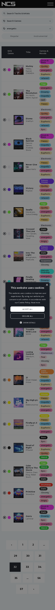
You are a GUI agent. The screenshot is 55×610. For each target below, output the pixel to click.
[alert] (27, 305)
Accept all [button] (27, 309)
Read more (35, 302)
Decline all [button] (27, 316)
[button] (28, 305)
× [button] (47, 285)
